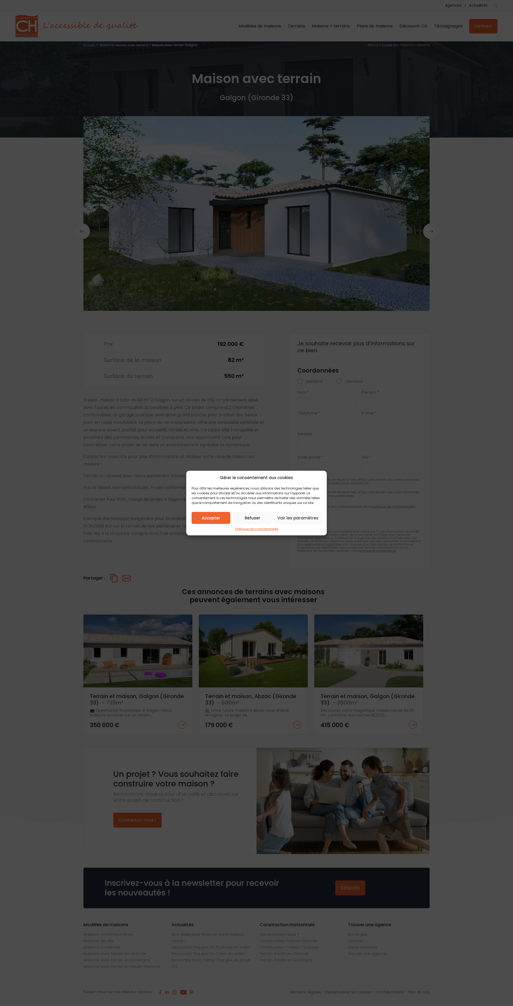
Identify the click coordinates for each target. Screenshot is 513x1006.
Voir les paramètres (297, 517)
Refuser (252, 517)
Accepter (211, 517)
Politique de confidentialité (256, 529)
